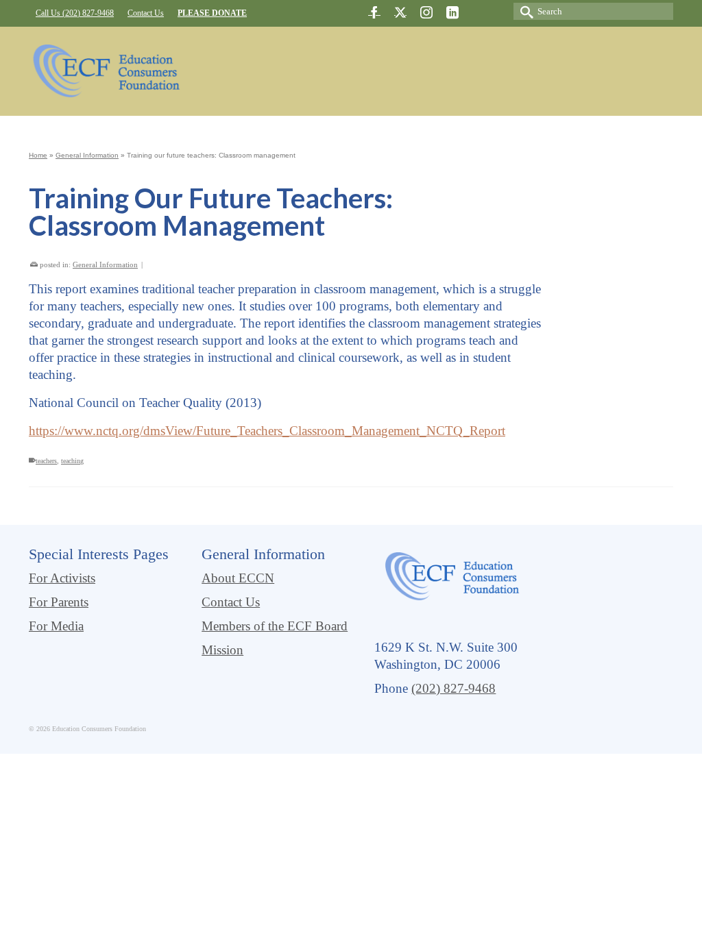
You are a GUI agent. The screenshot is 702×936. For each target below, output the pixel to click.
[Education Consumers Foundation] (105, 71)
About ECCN (238, 578)
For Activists (62, 578)
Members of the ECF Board (275, 626)
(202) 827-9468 (453, 688)
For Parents (58, 602)
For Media (56, 626)
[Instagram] (426, 12)
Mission (222, 650)
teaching (72, 461)
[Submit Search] (523, 11)
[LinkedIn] (452, 12)
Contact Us (231, 602)
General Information (105, 264)
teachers (46, 461)
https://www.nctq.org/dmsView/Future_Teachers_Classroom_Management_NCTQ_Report (267, 430)
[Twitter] (400, 12)
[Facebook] (374, 12)
